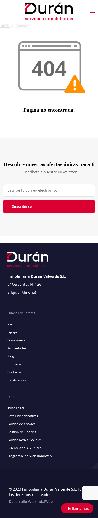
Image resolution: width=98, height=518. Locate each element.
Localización (16, 380)
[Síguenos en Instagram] (20, 481)
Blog (10, 356)
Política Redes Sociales (24, 440)
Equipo (12, 332)
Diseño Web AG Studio (24, 448)
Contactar (14, 372)
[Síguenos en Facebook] (15, 481)
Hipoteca (14, 364)
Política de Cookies (21, 424)
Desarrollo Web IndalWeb (31, 501)
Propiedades (16, 348)
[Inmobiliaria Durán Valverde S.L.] (49, 11)
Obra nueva (16, 340)
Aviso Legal (15, 408)
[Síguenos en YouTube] (11, 481)
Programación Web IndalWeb (29, 456)
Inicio (5, 25)
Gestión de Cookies (21, 432)
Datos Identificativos (22, 416)
